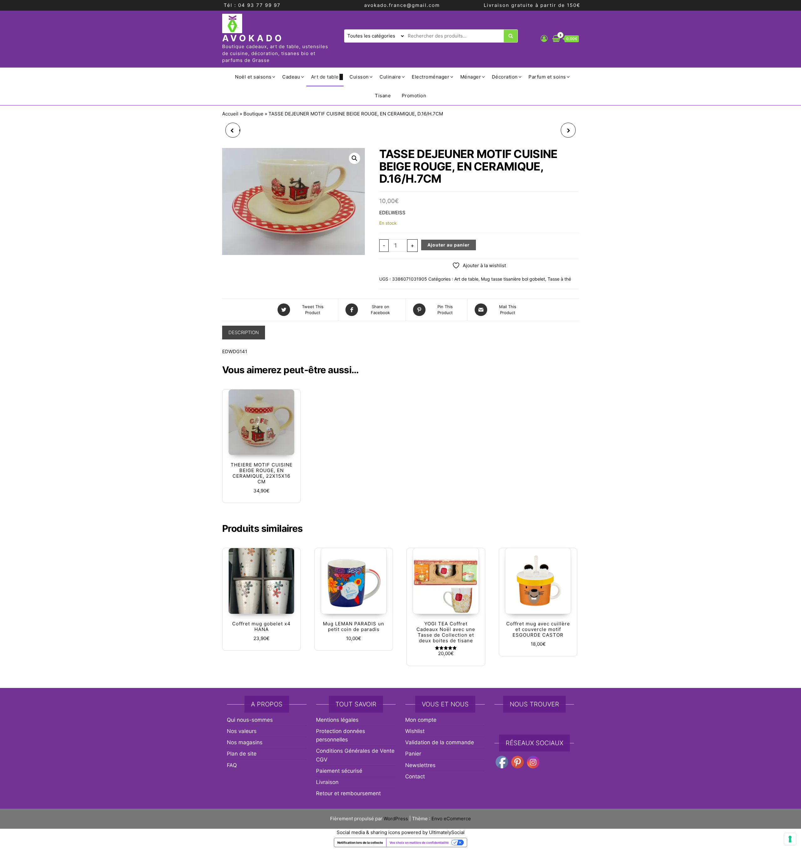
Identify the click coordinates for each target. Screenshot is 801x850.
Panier (413, 754)
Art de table (325, 77)
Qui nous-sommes (250, 720)
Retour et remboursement (348, 793)
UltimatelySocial (447, 832)
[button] (354, 158)
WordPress (396, 819)
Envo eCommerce (451, 819)
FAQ (232, 765)
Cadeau (291, 77)
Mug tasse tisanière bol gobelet (513, 279)
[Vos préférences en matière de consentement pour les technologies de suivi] (790, 839)
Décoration (505, 77)
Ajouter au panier (448, 244)
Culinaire (390, 77)
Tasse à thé (559, 279)
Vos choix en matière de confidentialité (419, 842)
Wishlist (415, 731)
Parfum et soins (547, 77)
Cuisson (359, 77)
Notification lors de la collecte (360, 842)
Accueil (230, 114)
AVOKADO (253, 38)
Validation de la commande (439, 742)
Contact (415, 776)
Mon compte (420, 720)
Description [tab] (243, 332)
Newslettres (420, 765)
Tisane (383, 96)
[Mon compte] (544, 38)
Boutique (253, 114)
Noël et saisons (253, 77)
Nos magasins (245, 742)
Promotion (414, 96)
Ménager (470, 77)
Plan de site (242, 754)
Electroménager (430, 77)
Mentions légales (337, 720)
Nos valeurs (242, 731)
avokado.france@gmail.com (402, 5)
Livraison (327, 782)
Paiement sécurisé (339, 771)
